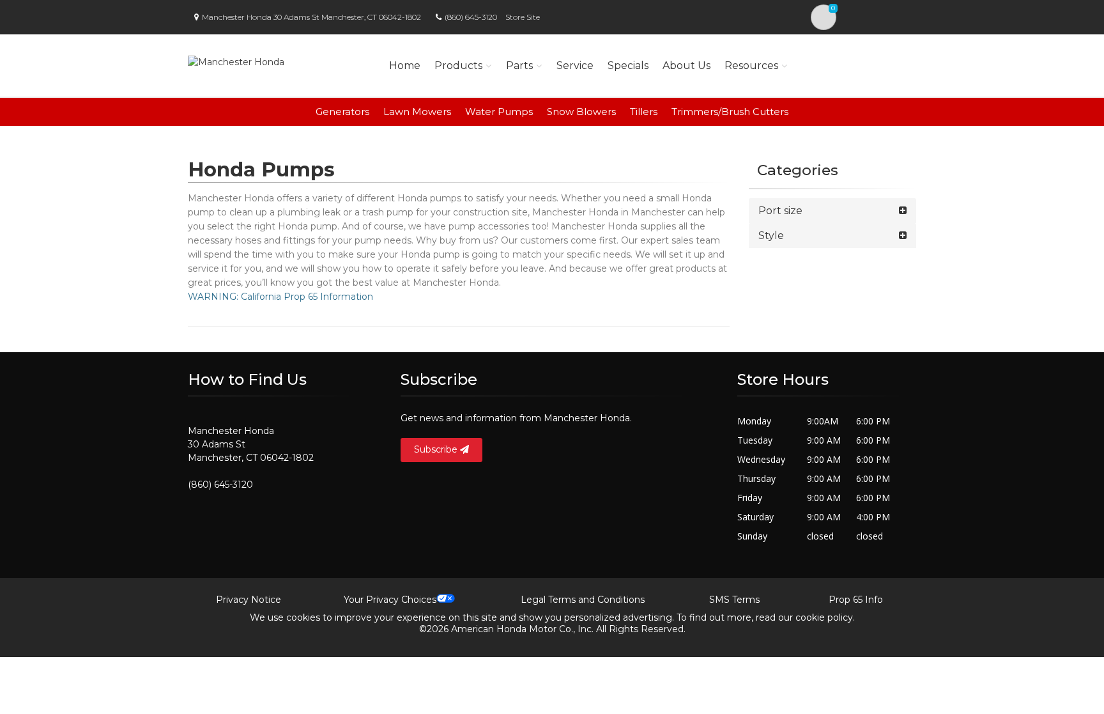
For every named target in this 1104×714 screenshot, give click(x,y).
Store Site (522, 17)
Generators (342, 111)
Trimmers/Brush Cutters (729, 111)
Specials (628, 65)
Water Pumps (499, 111)
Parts (519, 65)
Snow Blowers (581, 111)
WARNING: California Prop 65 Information (280, 296)
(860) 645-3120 (471, 17)
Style (771, 235)
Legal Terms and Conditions (583, 599)
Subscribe (437, 449)
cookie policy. (825, 617)
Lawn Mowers (417, 111)
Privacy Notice (248, 599)
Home (404, 65)
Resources (751, 65)
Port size (780, 211)
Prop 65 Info (856, 599)
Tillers (643, 111)
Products (458, 65)
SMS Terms (734, 599)
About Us (686, 65)
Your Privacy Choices (390, 599)
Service (575, 65)
